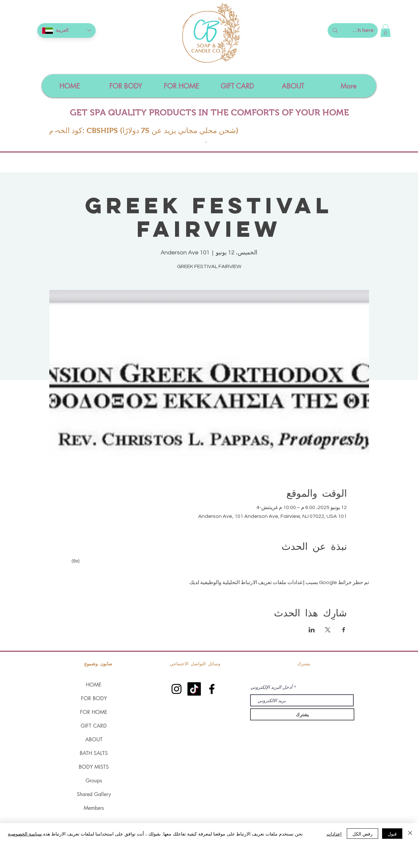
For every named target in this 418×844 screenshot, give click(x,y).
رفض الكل (362, 833)
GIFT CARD (94, 725)
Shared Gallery (94, 794)
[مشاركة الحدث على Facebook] (344, 629)
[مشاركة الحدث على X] (328, 629)
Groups (94, 780)
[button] (385, 30)
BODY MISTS (94, 766)
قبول (392, 833)
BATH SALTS (94, 753)
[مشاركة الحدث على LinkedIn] (312, 629)
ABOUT (94, 739)
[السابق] (55, 136)
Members (94, 808)
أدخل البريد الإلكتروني (271, 687)
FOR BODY (94, 698)
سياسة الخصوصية (25, 833)
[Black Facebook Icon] (211, 689)
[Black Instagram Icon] (176, 689)
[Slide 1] (206, 142)
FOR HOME (93, 712)
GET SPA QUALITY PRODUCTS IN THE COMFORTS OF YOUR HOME (209, 112)
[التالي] (363, 136)
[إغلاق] (410, 833)
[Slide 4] (213, 142)
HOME (94, 684)
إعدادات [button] (334, 833)
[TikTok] (194, 689)
